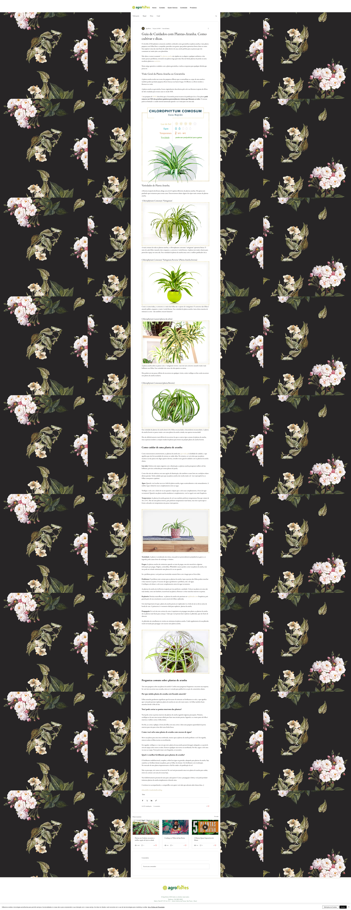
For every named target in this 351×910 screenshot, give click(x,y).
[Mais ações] (208, 28)
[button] (162, 7)
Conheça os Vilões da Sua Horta (175, 838)
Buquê (144, 16)
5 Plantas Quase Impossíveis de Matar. (204, 839)
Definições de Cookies (330, 907)
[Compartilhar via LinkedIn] (151, 800)
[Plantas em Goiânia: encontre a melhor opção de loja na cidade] (146, 827)
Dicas (151, 16)
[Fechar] (349, 907)
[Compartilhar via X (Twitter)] (147, 800)
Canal (158, 16)
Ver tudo (216, 816)
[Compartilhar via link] (156, 800)
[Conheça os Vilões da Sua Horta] (175, 827)
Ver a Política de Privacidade (156, 907)
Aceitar (343, 907)
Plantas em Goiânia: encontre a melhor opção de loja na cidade (144, 839)
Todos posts (136, 16)
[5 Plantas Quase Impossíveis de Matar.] (205, 827)
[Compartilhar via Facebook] (142, 800)
